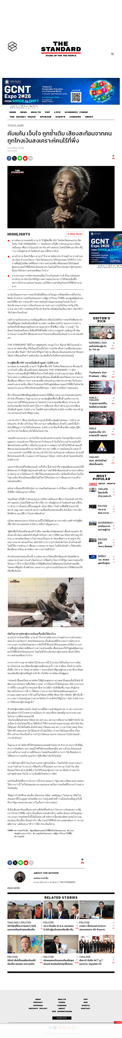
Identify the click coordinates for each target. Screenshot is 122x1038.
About (61, 1008)
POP (47, 112)
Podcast (38, 1002)
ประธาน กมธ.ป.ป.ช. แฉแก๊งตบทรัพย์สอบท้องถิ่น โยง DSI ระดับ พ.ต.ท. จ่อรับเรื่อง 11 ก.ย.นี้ (105, 511)
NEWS (23, 112)
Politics (102, 506)
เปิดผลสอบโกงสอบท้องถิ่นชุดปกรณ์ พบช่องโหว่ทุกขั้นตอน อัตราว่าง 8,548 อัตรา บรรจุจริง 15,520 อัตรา (58, 962)
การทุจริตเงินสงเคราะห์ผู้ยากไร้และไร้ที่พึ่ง (53, 833)
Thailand (15, 125)
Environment (105, 522)
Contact (85, 1008)
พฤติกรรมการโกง (23, 833)
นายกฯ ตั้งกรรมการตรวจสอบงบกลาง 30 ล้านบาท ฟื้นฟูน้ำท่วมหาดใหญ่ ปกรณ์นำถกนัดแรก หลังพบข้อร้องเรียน (93, 927)
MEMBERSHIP (62, 1018)
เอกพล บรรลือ (17, 148)
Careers (62, 1005)
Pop (86, 999)
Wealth (62, 999)
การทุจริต (20, 836)
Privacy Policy (38, 1008)
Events (86, 1005)
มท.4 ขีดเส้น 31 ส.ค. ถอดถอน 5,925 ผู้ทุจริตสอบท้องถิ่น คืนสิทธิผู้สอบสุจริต (58, 927)
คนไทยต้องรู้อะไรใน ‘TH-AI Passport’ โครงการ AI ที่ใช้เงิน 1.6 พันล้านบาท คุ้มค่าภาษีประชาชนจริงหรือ (98, 347)
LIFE (57, 112)
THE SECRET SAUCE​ (23, 117)
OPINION (45, 117)
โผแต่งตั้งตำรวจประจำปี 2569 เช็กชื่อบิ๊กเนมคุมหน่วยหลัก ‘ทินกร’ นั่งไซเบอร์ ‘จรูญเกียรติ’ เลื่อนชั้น (105, 494)
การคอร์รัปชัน (22, 830)
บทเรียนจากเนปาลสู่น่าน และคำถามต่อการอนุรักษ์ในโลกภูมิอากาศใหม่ (105, 527)
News (38, 999)
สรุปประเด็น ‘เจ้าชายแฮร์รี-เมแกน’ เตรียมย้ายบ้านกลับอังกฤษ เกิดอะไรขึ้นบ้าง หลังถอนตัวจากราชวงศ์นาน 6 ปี (98, 433)
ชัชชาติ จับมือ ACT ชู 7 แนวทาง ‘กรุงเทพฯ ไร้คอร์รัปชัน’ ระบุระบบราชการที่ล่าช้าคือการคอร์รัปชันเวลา (94, 962)
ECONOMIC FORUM (76, 112)
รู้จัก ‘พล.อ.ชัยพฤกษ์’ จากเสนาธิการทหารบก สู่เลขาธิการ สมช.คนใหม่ (105, 544)
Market (102, 556)
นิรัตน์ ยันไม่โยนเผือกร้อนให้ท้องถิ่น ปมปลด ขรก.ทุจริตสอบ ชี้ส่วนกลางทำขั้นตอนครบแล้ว (21, 962)
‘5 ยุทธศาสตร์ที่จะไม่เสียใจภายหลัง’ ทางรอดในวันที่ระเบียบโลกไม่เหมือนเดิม (98, 405)
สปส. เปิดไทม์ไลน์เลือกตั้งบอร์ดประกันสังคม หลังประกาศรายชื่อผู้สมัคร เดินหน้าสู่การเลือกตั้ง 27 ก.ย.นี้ (98, 462)
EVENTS (60, 117)
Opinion (38, 1005)
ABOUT (89, 117)
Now (86, 1002)
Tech (104, 342)
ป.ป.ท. (71, 830)
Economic (94, 342)
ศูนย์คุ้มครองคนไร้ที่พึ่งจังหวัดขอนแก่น (48, 830)
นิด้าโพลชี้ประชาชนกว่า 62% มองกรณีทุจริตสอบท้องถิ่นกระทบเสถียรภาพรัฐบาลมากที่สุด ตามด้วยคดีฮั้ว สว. (22, 927)
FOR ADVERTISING (62, 1011)
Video (61, 1002)
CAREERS (75, 117)
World (92, 397)
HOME (13, 112)
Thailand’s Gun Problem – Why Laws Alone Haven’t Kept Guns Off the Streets (98, 374)
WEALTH (36, 112)
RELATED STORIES (61, 897)
